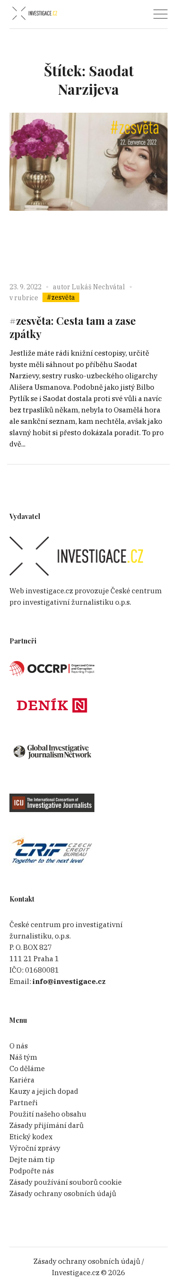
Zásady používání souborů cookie (65, 1182)
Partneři (23, 1102)
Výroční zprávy (34, 1148)
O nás (18, 1045)
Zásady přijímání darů (46, 1125)
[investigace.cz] (34, 13)
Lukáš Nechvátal (98, 287)
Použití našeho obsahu (47, 1113)
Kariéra (21, 1079)
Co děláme (27, 1068)
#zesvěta (61, 297)
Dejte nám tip (32, 1159)
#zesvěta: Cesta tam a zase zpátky (72, 327)
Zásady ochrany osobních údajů (62, 1193)
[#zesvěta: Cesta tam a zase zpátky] (88, 192)
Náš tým (23, 1057)
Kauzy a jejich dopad (43, 1091)
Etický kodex (30, 1136)
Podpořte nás (31, 1170)
